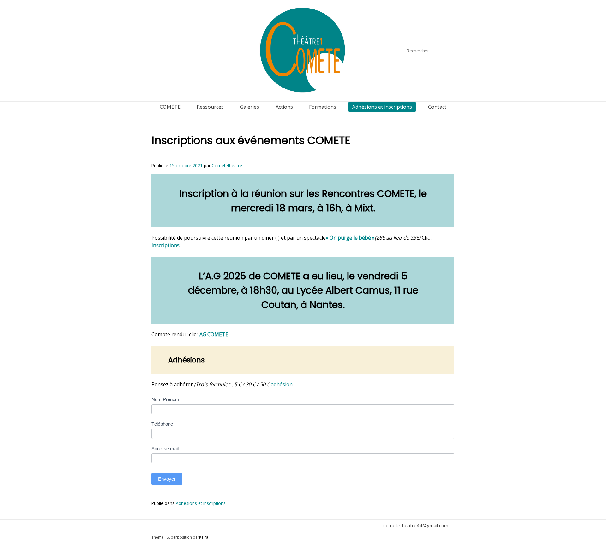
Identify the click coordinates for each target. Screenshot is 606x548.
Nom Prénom (165, 399)
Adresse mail (165, 448)
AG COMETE (213, 334)
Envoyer (166, 479)
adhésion (282, 384)
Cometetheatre (227, 165)
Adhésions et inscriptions (201, 503)
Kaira (203, 537)
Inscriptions (166, 245)
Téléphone (162, 424)
